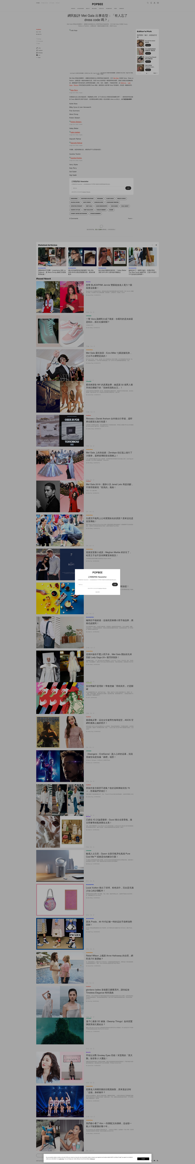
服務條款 (100, 588)
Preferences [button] (92, 1158)
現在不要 (98, 592)
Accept (143, 1158)
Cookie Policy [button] (61, 1158)
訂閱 (115, 584)
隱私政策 (104, 588)
